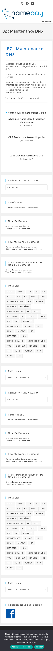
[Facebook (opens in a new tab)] (27, 3)
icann (42, 316)
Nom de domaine (15, 341)
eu (28, 311)
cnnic (34, 296)
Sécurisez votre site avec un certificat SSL (22, 207)
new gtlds (12, 336)
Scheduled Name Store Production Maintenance (26, 120)
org (9, 346)
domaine (11, 306)
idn (8, 321)
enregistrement (15, 311)
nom (24, 336)
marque (28, 326)
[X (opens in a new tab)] (22, 3)
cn (25, 296)
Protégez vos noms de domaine (18, 228)
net (31, 331)
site (43, 346)
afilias (10, 291)
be (37, 291)
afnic (20, 291)
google (31, 316)
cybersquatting (15, 301)
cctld (10, 296)
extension (12, 316)
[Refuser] (49, 640)
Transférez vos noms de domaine (19, 272)
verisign (29, 351)
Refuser (39, 647)
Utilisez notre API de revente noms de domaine (24, 249)
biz (43, 291)
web (39, 351)
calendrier (35, 98)
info (17, 321)
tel (8, 351)
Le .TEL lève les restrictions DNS (27, 155)
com (43, 296)
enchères (24, 306)
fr (22, 316)
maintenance (13, 326)
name (10, 331)
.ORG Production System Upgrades (26, 137)
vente (17, 351)
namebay (21, 331)
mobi (38, 326)
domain (39, 301)
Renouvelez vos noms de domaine (19, 270)
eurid (36, 311)
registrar (20, 346)
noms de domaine (36, 341)
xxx (19, 356)
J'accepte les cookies (21, 647)
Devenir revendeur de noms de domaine (21, 247)
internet (27, 321)
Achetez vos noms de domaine (18, 226)
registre (33, 346)
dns (29, 301)
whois (10, 356)
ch (18, 296)
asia (29, 291)
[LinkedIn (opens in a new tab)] (32, 3)
